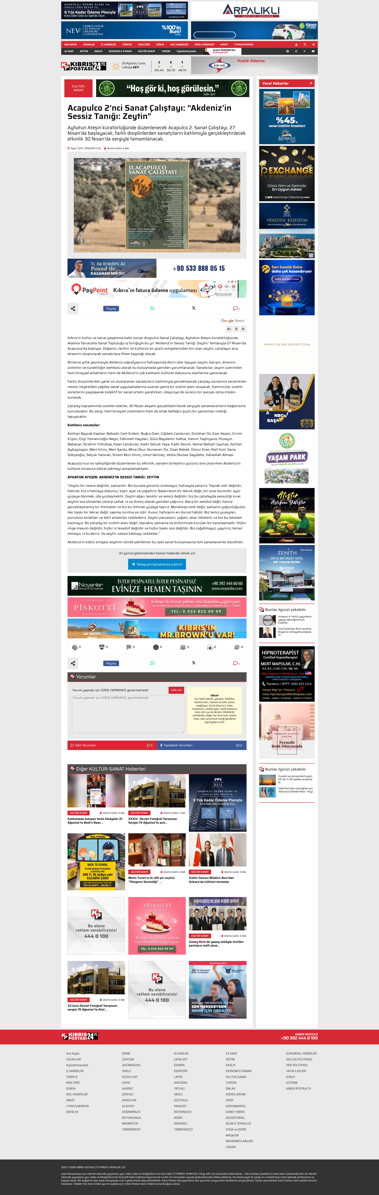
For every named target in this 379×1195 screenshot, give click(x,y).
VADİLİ (178, 1094)
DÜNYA (160, 44)
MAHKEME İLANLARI (239, 1141)
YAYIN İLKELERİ (296, 1071)
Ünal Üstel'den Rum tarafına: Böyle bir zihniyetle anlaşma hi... (295, 632)
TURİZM (165, 51)
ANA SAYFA (70, 44)
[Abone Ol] (233, 320)
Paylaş (111, 308)
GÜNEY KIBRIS (235, 1112)
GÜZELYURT (130, 1077)
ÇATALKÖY (181, 1059)
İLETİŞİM (291, 1083)
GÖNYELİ (127, 1094)
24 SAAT (69, 51)
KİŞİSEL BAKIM (236, 1094)
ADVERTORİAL (235, 1118)
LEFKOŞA (128, 1059)
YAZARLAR (89, 44)
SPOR (229, 1100)
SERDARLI (181, 1123)
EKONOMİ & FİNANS (120, 51)
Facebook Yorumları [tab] (178, 745)
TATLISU (179, 1088)
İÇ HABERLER (108, 44)
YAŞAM (231, 1147)
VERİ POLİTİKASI (297, 1065)
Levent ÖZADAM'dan (224, 51)
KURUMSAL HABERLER (301, 1053)
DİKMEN (179, 1065)
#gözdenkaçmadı (186, 51)
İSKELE (126, 1071)
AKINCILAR (129, 1100)
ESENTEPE (180, 1071)
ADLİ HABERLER (179, 44)
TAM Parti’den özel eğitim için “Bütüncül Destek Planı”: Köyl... (296, 790)
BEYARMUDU (182, 1112)
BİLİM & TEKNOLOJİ (238, 1123)
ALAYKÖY (128, 1106)
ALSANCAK (181, 1053)
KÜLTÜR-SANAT (146, 51)
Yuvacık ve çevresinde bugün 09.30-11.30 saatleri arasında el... (295, 779)
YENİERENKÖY (131, 1129)
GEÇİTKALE (181, 1100)
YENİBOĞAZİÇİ (183, 1129)
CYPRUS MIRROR (243, 44)
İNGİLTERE (144, 44)
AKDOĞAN (180, 1083)
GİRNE (126, 1053)
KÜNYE (290, 1077)
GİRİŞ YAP (176, 690)
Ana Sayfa (72, 1053)
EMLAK (230, 1088)
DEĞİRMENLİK (131, 1112)
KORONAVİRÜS (236, 1106)
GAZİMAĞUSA (131, 1065)
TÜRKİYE (127, 44)
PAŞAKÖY (180, 1106)
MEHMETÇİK (130, 1123)
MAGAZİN (232, 1135)
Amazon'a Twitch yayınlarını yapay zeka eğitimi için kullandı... (295, 619)
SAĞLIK (98, 51)
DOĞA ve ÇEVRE (236, 1129)
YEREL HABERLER (204, 44)
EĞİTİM (84, 51)
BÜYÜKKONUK (131, 1118)
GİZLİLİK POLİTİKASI (299, 1059)
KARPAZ (127, 1088)
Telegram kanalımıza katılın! (159, 564)
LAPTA (178, 1077)
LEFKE (126, 1083)
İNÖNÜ (178, 1118)
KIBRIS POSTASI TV (298, 1088)
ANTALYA (72, 1112)
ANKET (224, 44)
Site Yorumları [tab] (85, 745)
